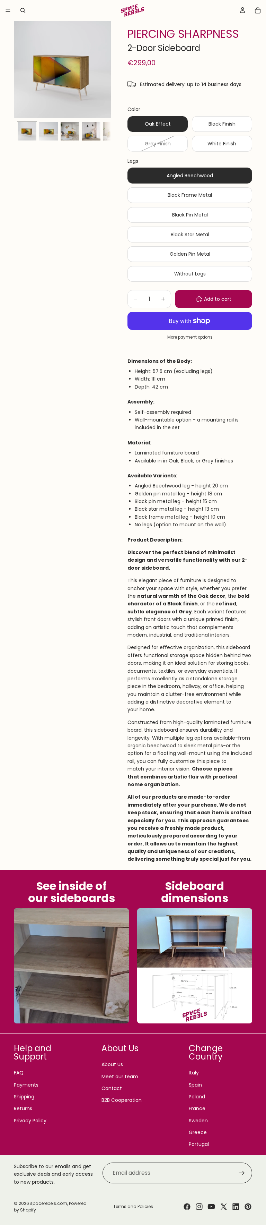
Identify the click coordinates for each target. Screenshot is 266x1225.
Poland (197, 1096)
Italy (194, 1072)
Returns (23, 1108)
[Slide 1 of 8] (27, 131)
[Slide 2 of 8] (48, 131)
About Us (112, 1064)
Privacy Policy (30, 1120)
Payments (26, 1084)
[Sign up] (241, 1173)
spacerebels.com (48, 1203)
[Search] (22, 10)
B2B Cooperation (121, 1100)
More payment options (190, 337)
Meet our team (119, 1076)
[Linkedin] (236, 1206)
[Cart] (257, 10)
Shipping (24, 1096)
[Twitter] (224, 1206)
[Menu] (8, 10)
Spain (195, 1084)
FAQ (19, 1072)
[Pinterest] (248, 1206)
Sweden (198, 1120)
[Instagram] (199, 1206)
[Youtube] (211, 1206)
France (197, 1108)
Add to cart (217, 299)
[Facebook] (187, 1206)
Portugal (199, 1144)
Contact (111, 1088)
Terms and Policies (133, 1206)
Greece (198, 1132)
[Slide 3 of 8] (70, 131)
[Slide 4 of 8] (91, 131)
